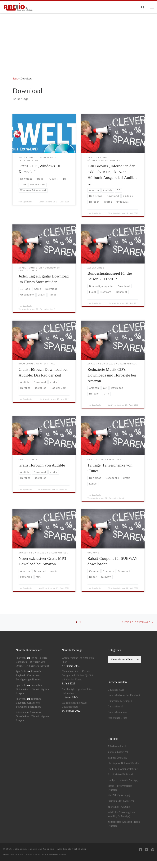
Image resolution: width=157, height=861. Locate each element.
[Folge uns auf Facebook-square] (140, 850)
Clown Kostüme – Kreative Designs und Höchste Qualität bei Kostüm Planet (78, 675)
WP (21, 854)
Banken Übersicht (117, 757)
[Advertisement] (78, 42)
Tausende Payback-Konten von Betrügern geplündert (28, 675)
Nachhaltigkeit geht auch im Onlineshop (77, 691)
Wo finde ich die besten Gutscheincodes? (74, 704)
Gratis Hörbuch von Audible (42, 465)
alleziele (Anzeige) (118, 752)
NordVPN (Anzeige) (119, 795)
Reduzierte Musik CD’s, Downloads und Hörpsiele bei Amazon (111, 375)
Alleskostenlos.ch (117, 746)
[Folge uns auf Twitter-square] (146, 850)
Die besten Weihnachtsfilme (123, 769)
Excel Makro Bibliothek (121, 774)
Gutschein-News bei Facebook (124, 695)
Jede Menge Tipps (117, 717)
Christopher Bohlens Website (123, 763)
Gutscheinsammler (118, 712)
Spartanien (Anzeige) (119, 806)
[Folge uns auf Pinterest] (152, 850)
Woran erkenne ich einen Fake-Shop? (78, 659)
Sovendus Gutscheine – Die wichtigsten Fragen (32, 689)
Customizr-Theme (56, 854)
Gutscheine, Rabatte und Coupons (33, 848)
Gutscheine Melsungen (120, 701)
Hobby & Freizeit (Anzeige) (123, 780)
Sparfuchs (28, 202)
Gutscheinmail (115, 706)
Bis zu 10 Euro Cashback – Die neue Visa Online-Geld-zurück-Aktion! (32, 661)
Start (15, 78)
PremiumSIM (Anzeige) (121, 801)
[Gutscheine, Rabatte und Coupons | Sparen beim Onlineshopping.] (18, 6)
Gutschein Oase (116, 689)
